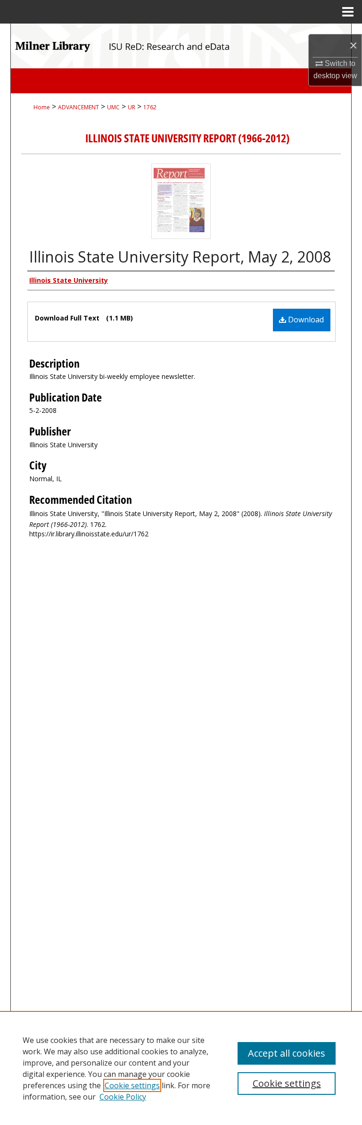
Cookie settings (132, 1085)
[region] (181, 1068)
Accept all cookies (286, 1053)
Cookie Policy (122, 1097)
